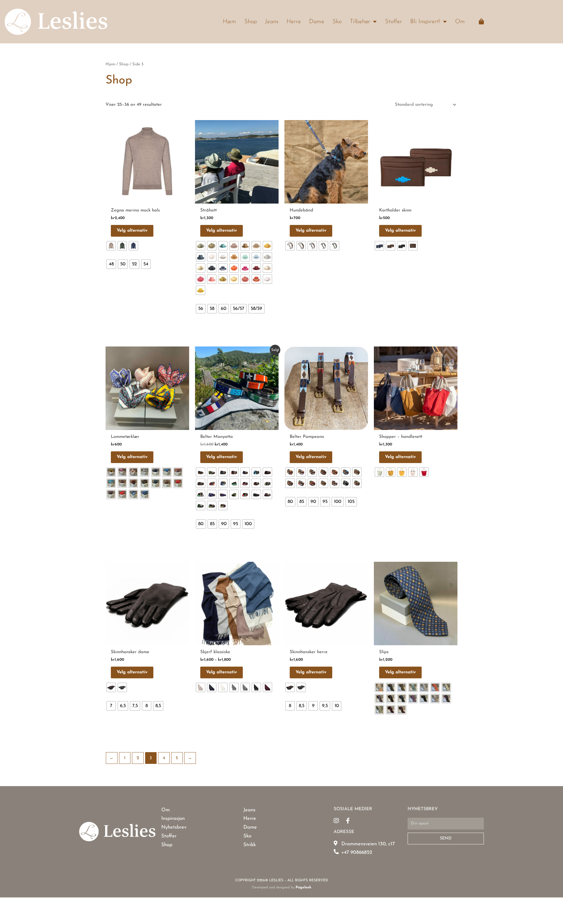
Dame (316, 22)
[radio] (111, 245)
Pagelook (303, 887)
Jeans (271, 22)
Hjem (229, 22)
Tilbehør (360, 22)
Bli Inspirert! (425, 22)
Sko (337, 22)
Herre (293, 22)
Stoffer (393, 22)
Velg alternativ (132, 230)
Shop (250, 22)
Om (460, 22)
